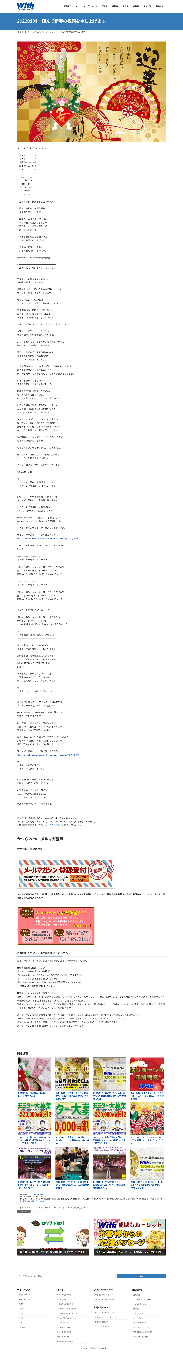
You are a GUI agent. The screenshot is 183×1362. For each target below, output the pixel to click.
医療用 (21, 1304)
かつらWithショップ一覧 (142, 1300)
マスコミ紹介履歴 (139, 1304)
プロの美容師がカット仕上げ (67, 1313)
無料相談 (22, 1327)
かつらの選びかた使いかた (66, 1318)
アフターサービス (63, 1323)
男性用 (21, 1309)
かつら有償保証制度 (64, 1332)
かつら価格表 (62, 1300)
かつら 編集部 (36, 1194)
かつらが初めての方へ (65, 1295)
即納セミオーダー (25, 1295)
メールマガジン (139, 1313)
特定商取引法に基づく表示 (143, 1332)
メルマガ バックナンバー (41, 1211)
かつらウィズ (51, 825)
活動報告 (136, 1309)
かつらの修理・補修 (64, 1327)
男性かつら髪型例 (101, 1322)
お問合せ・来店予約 (140, 1337)
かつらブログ (138, 1318)
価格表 (21, 1318)
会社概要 (136, 1295)
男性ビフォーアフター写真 (104, 1313)
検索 (141, 1276)
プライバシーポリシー (141, 1327)
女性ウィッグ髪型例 (102, 1327)
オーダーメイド (24, 1300)
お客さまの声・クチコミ (104, 1295)
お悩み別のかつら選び (65, 1341)
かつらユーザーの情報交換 (104, 1300)
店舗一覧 (22, 1323)
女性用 (21, 1313)
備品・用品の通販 (63, 1337)
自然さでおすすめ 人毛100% (67, 1309)
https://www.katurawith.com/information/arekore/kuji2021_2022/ (48, 538)
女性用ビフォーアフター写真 (105, 1317)
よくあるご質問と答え (65, 1304)
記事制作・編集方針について (33, 1201)
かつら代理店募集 (139, 1323)
